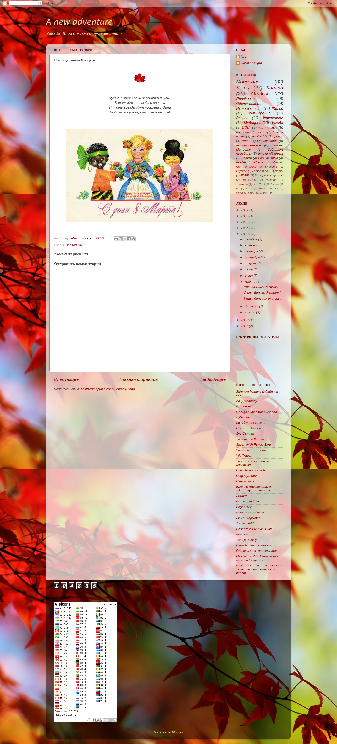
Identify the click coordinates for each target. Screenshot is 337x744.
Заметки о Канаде (250, 439)
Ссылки (260, 162)
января (250, 312)
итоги (263, 153)
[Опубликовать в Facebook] (129, 238)
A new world (245, 523)
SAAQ (253, 166)
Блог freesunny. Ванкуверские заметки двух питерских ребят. (259, 569)
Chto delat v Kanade (251, 470)
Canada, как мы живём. (254, 545)
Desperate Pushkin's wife (254, 529)
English (246, 158)
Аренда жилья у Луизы (261, 286)
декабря (251, 239)
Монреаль (248, 82)
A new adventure (79, 22)
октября (251, 251)
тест (278, 153)
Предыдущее (212, 379)
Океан (251, 192)
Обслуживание (248, 104)
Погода (276, 123)
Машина (274, 188)
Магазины (249, 179)
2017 (245, 210)
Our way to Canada (250, 501)
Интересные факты (269, 175)
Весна (260, 132)
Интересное (272, 118)
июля (249, 269)
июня (249, 275)
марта (250, 281)
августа (251, 263)
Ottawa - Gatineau (249, 428)
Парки (279, 171)
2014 (245, 228)
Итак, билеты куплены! (262, 298)
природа (242, 132)
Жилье (277, 108)
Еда (261, 158)
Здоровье (276, 136)
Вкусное (241, 171)
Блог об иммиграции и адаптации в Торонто (253, 488)
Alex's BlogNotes (248, 518)
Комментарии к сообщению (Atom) (108, 389)
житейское (267, 127)
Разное (242, 118)
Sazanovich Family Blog (253, 444)
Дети (242, 88)
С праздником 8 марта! (262, 292)
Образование (267, 141)
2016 (245, 216)
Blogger (177, 732)
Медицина (252, 123)
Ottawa (275, 184)
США (246, 127)
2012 (245, 320)
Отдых (259, 93)
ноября (250, 245)
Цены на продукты (250, 512)
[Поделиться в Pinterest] (133, 238)
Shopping (271, 166)
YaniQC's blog (246, 540)
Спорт (264, 192)
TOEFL (245, 175)
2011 (244, 326)
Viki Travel (243, 455)
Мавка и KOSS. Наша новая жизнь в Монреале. (257, 558)
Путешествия (249, 108)
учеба (256, 136)
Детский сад (260, 171)
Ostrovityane (245, 481)
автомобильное (248, 145)
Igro (243, 56)
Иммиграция (260, 113)
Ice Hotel (259, 184)
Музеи (239, 192)
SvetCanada (245, 433)
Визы (248, 188)
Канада (274, 88)
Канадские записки (250, 422)
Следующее (66, 379)
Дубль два (243, 417)
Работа (271, 179)
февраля (251, 306)
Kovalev (242, 534)
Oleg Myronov (246, 476)
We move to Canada (251, 450)
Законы (260, 188)
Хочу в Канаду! (247, 401)
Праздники (74, 245)
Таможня (242, 184)
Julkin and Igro (80, 238)
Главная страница (138, 379)
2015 (245, 222)
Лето (246, 141)
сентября (252, 257)
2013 (245, 234)
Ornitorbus (243, 406)
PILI (238, 188)
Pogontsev (243, 507)
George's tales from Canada (256, 412)
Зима (274, 158)
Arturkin (241, 496)
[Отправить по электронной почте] (116, 238)
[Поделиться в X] (124, 238)
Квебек (241, 162)
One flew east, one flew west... (258, 550)
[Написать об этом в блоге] (120, 238)
